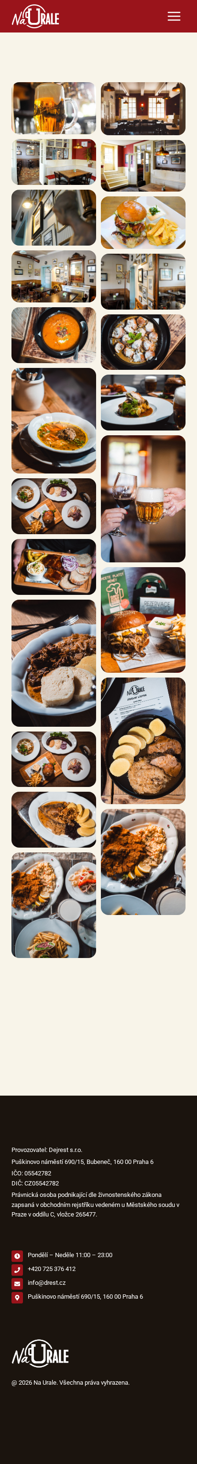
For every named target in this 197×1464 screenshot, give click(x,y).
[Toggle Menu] (174, 16)
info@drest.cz (47, 1282)
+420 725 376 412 (52, 1268)
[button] (53, 108)
